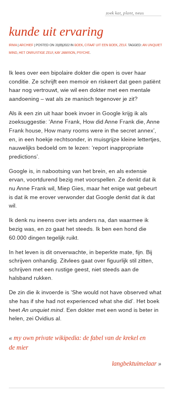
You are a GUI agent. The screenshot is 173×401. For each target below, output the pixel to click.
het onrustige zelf (36, 53)
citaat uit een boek (100, 45)
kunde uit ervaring (56, 31)
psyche (83, 53)
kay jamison (65, 53)
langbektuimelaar (134, 363)
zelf (122, 45)
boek (78, 45)
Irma (13, 45)
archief (26, 45)
